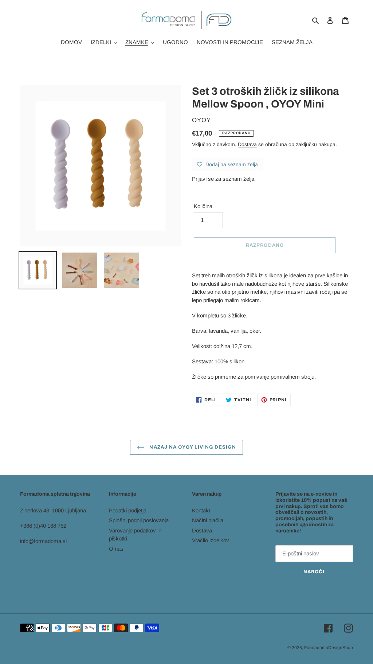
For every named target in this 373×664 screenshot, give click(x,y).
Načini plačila (207, 520)
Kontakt (201, 510)
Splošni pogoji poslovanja (139, 520)
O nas (116, 549)
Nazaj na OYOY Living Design (192, 447)
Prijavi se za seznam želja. (224, 179)
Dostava (247, 144)
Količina (203, 206)
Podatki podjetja (127, 510)
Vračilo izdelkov (210, 540)
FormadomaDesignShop (328, 647)
